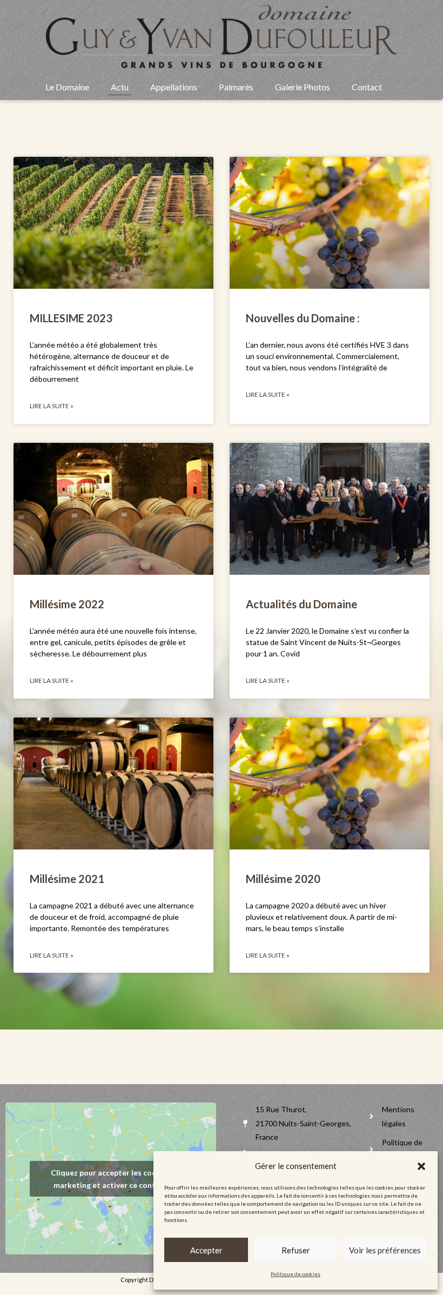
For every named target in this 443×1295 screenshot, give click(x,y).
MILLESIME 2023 (71, 317)
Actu (120, 87)
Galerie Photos (302, 87)
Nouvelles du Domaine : (303, 317)
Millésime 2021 (67, 878)
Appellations (173, 87)
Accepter (206, 1250)
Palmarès (236, 87)
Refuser (295, 1250)
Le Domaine (67, 87)
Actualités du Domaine (301, 603)
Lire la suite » (51, 406)
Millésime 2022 (67, 603)
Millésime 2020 (283, 878)
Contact (367, 87)
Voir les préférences (385, 1250)
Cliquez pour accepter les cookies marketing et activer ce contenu (111, 1179)
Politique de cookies (295, 1274)
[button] (421, 1166)
